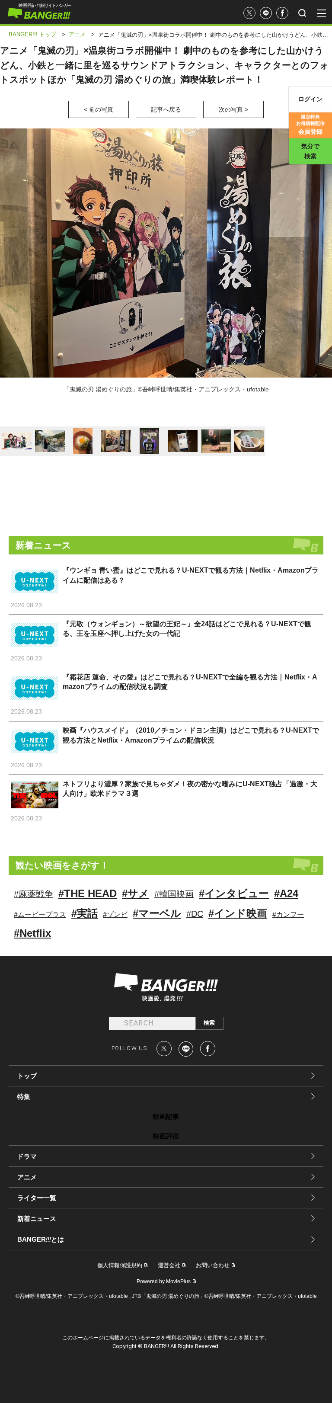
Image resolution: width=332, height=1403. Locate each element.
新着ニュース (36, 1218)
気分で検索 (310, 151)
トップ (27, 1075)
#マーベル (157, 913)
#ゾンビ (115, 914)
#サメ (135, 893)
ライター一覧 (36, 1197)
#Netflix (32, 933)
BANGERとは (40, 1239)
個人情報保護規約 (119, 1265)
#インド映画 (237, 913)
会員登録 (310, 124)
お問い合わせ (213, 1265)
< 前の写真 (98, 109)
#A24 (286, 893)
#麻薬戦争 (33, 894)
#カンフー (288, 914)
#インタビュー (234, 893)
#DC (194, 914)
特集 (23, 1096)
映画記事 (166, 1116)
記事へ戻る (166, 109)
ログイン (310, 99)
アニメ (27, 1177)
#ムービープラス (40, 914)
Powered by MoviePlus (164, 1281)
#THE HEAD (87, 893)
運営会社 (169, 1265)
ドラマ (27, 1156)
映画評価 (166, 1136)
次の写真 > (233, 109)
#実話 (84, 913)
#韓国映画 (174, 894)
